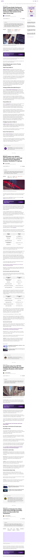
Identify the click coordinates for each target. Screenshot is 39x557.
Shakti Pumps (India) (6, 69)
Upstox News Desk (8, 15)
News (7, 3)
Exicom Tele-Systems (9, 133)
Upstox (5, 3)
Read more (14, 227)
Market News (11, 3)
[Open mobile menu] (37, 1)
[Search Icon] (33, 1)
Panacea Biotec (8, 103)
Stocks (14, 3)
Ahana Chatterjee (8, 163)
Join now (21, 54)
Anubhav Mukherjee (8, 372)
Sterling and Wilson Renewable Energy (11, 89)
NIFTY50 (10, 197)
